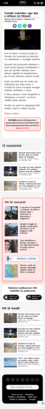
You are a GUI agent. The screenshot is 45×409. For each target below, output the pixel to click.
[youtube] (8, 380)
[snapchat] (37, 380)
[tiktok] (32, 380)
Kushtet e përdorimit (18, 399)
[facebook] (17, 380)
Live (6, 3)
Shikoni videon (11, 114)
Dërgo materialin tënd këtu (21, 387)
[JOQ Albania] (22, 3)
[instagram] (22, 380)
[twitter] (12, 380)
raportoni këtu (24, 128)
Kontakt (32, 399)
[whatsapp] (27, 380)
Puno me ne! (17, 395)
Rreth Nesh (32, 397)
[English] (38, 3)
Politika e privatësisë (16, 397)
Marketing (29, 395)
